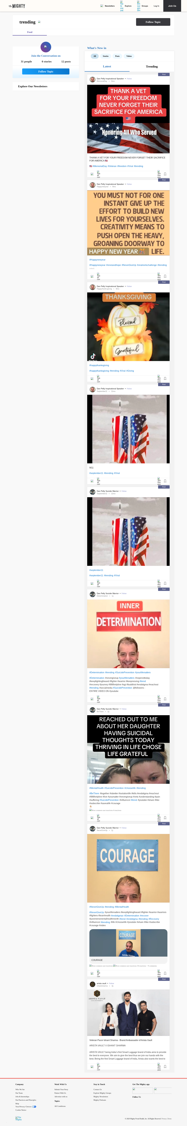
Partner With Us (60, 1093)
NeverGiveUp (102, 830)
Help (17, 1104)
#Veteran (112, 166)
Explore (128, 6)
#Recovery (154, 919)
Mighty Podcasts (100, 1100)
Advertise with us (60, 1097)
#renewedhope (113, 265)
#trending (138, 166)
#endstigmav (117, 915)
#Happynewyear (97, 260)
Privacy (164, 1119)
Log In (156, 6)
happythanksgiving (104, 289)
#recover (144, 915)
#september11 (96, 473)
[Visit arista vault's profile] (92, 984)
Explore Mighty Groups (102, 1093)
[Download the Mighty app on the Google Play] (164, 1091)
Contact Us (98, 1089)
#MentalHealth (96, 788)
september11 (102, 391)
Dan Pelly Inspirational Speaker (110, 78)
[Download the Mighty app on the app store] (143, 1091)
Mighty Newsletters (101, 1097)
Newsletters (110, 6)
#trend (143, 681)
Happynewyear (102, 187)
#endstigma (132, 919)
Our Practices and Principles (25, 1100)
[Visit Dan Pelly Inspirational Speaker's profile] (92, 79)
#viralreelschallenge (147, 265)
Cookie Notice (20, 1110)
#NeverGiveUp (129, 265)
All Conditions (60, 1106)
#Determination (96, 672)
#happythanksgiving (99, 365)
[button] (153, 22)
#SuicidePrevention (124, 672)
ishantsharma (102, 986)
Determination (102, 596)
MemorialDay (102, 81)
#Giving (130, 371)
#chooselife (130, 788)
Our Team (19, 1093)
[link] (17, 6)
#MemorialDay (100, 166)
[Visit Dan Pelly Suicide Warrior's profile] (92, 492)
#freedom (121, 166)
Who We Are (20, 1089)
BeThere (100, 712)
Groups (145, 6)
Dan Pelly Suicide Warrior (108, 491)
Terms (170, 1119)
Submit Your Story (61, 1089)
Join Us (172, 5)
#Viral (130, 166)
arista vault (102, 983)
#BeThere (94, 793)
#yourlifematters (143, 672)
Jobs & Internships (22, 1097)
